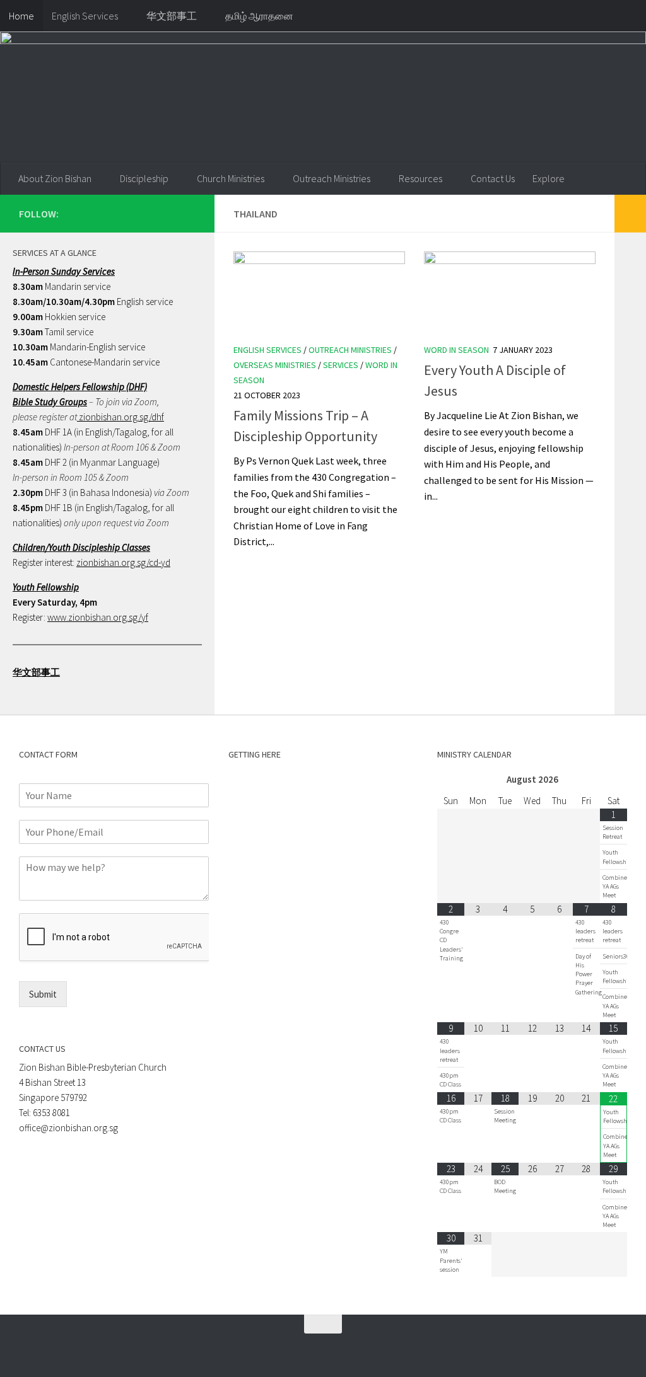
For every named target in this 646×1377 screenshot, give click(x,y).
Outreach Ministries (331, 178)
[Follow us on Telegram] (167, 213)
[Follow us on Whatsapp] (147, 213)
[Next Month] (613, 780)
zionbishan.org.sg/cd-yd (123, 562)
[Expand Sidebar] (630, 214)
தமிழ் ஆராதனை (259, 15)
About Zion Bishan (54, 178)
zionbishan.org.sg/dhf (120, 417)
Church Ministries (230, 178)
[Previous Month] (450, 780)
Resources (420, 178)
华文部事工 (171, 15)
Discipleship (144, 178)
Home (21, 15)
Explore (548, 178)
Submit (43, 994)
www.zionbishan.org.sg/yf (97, 617)
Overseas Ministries (274, 365)
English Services (85, 15)
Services (340, 365)
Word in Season (456, 349)
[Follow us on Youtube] (188, 213)
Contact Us (493, 178)
